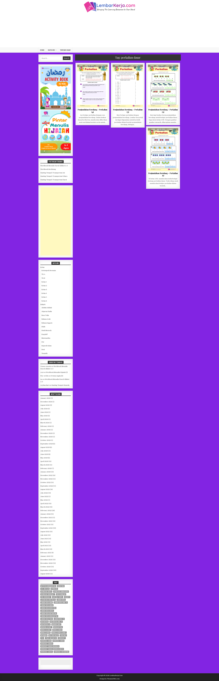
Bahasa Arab (46, 319)
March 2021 (44, 549)
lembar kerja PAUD (46, 619)
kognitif (67, 597)
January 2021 (45, 556)
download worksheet (47, 594)
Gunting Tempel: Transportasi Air (52, 173)
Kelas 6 (44, 301)
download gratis (46, 591)
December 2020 (46, 559)
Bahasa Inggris (47, 323)
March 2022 (44, 507)
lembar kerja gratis (47, 611)
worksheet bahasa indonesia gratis (52, 649)
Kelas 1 (44, 282)
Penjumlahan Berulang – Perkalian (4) (92, 110)
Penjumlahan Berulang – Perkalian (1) (163, 174)
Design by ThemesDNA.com (110, 679)
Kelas (42, 267)
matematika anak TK (56, 622)
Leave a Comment (101, 65)
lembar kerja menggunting (49, 616)
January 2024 (45, 430)
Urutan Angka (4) (57, 376)
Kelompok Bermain (49, 270)
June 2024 (44, 412)
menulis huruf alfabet (59, 633)
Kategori (51, 50)
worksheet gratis (46, 652)
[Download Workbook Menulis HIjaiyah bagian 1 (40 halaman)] (55, 153)
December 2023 (46, 433)
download (54, 589)
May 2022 (44, 500)
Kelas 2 (87, 70)
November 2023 (46, 437)
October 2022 (45, 482)
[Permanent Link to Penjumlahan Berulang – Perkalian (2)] (163, 86)
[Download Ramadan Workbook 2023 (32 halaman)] (55, 109)
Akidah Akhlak (47, 308)
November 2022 (46, 479)
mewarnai (44, 635)
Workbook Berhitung (48, 169)
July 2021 (43, 535)
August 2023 (45, 447)
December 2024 (46, 402)
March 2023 (44, 465)
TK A (43, 274)
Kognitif (44, 334)
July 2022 (44, 493)
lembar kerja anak (46, 602)
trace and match (51, 638)
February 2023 (45, 468)
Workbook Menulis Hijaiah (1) (57, 372)
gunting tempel (58, 597)
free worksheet (46, 597)
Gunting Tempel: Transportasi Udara (53, 176)
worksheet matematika (61, 652)
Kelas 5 (44, 297)
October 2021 (45, 524)
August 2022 (45, 489)
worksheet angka (58, 641)
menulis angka (57, 630)
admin (81, 65)
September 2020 (46, 570)
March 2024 (44, 423)
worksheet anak (46, 641)
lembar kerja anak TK (60, 602)
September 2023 (46, 444)
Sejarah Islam (46, 346)
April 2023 (44, 461)
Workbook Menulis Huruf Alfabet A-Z (54, 166)
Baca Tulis (45, 315)
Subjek (42, 304)
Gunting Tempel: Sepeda (60, 385)
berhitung (60, 586)
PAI (43, 342)
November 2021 (46, 521)
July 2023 (44, 451)
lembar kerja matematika (48, 613)
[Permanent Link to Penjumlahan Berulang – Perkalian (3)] (128, 86)
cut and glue (45, 589)
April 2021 (44, 545)
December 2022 (46, 475)
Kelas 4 (44, 293)
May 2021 (43, 542)
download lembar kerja (61, 591)
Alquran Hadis (47, 311)
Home (42, 50)
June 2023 (44, 454)
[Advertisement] (109, 30)
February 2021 (45, 553)
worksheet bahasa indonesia (50, 646)
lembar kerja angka (47, 605)
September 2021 (46, 528)
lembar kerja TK (59, 619)
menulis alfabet (46, 630)
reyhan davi (44, 385)
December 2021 (46, 517)
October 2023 (45, 440)
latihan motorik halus (48, 600)
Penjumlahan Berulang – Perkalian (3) (128, 110)
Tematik (44, 353)
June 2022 (44, 496)
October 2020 (45, 567)
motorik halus (53, 635)
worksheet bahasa (47, 643)
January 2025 (45, 398)
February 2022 (45, 510)
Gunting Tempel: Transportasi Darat (53, 180)
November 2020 (46, 563)
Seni (43, 349)
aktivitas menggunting (48, 586)
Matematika (96, 70)
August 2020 (45, 574)
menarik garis (56, 624)
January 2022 (45, 514)
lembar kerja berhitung (48, 608)
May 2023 (44, 458)
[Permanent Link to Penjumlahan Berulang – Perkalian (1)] (163, 149)
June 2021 (44, 539)
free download (61, 594)
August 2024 (45, 405)
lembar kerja (61, 600)
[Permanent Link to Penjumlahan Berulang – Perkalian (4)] (92, 86)
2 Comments (171, 129)
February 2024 (45, 426)
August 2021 (44, 531)
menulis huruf (45, 633)
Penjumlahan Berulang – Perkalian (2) (163, 110)
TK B (43, 278)
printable (63, 635)
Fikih (43, 327)
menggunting (58, 627)
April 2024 (44, 419)
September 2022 (46, 486)
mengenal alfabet (46, 627)
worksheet (61, 638)
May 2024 (44, 416)
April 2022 (44, 503)
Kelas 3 (44, 289)
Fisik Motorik (46, 330)
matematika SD (45, 624)
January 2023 (45, 472)
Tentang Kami (65, 50)
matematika (44, 622)
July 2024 (44, 409)
